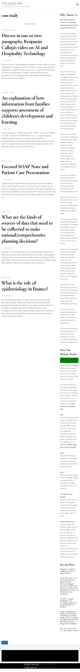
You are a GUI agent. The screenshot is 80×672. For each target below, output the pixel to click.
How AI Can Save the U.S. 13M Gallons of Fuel (69, 630)
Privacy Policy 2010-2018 (46, 667)
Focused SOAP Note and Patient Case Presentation (25, 170)
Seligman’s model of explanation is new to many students (67, 571)
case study (30, 24)
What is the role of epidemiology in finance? (25, 286)
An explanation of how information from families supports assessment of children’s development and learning (27, 110)
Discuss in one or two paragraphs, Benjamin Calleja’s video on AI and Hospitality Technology (25, 44)
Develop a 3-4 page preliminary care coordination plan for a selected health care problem (68, 603)
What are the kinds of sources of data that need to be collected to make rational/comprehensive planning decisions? (27, 229)
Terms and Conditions (47, 664)
